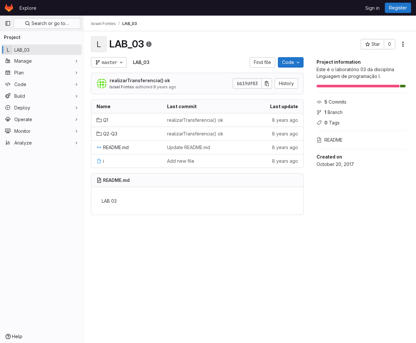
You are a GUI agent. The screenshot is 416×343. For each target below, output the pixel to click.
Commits (335, 102)
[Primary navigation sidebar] (8, 23)
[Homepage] (9, 8)
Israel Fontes (122, 86)
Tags (332, 122)
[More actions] (403, 44)
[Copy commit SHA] (267, 83)
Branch (333, 112)
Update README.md (188, 147)
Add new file (180, 161)
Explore (28, 8)
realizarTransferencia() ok (140, 80)
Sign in (372, 8)
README (333, 140)
